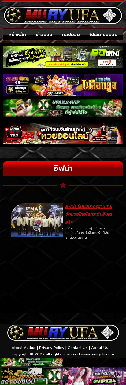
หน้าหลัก (17, 34)
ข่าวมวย (43, 34)
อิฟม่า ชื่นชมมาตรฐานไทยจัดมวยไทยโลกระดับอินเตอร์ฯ (88, 214)
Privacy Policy (51, 347)
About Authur (24, 347)
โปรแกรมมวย (103, 34)
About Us (99, 347)
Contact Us (78, 347)
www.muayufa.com (97, 354)
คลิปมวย (71, 34)
